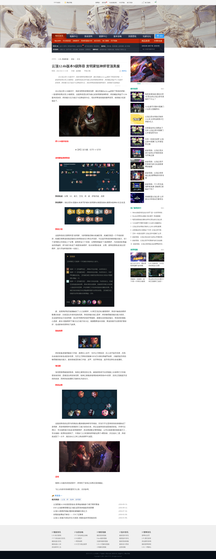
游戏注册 (144, 46)
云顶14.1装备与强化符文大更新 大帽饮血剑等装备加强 (75, 518)
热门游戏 (147, 2)
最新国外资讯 (124, 535)
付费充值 (158, 41)
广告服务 (102, 553)
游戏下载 (150, 46)
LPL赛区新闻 (146, 538)
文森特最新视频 (102, 541)
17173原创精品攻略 (81, 535)
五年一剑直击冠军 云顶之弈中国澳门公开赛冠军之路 (154, 141)
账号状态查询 (89, 46)
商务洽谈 (108, 553)
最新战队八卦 (56, 544)
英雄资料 (88, 36)
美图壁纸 (132, 36)
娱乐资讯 (97, 41)
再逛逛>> (58, 496)
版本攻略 (118, 36)
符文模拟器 (67, 41)
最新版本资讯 (124, 538)
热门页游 (129, 2)
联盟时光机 (111, 49)
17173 (54, 59)
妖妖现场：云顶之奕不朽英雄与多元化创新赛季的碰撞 (154, 164)
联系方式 (114, 553)
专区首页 (59, 36)
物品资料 (58, 41)
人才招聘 (95, 553)
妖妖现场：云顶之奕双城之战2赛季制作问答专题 (154, 175)
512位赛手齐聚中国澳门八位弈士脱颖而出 (147, 223)
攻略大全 (62, 49)
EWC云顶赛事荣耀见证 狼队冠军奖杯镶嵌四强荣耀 (73, 508)
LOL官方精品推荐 (80, 544)
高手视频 (114, 41)
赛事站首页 (146, 535)
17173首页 (57, 2)
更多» (162, 89)
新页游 (104, 2)
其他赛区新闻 (146, 541)
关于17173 (89, 553)
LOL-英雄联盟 (63, 59)
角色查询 (96, 46)
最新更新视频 (101, 535)
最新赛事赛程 (146, 544)
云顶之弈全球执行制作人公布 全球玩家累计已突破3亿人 (154, 119)
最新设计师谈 (124, 544)
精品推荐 (146, 41)
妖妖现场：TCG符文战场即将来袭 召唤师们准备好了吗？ (154, 186)
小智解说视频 (101, 547)
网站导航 (69, 2)
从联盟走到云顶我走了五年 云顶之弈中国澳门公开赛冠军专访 (154, 130)
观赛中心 (103, 36)
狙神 (72, 499)
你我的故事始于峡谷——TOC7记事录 (68, 514)
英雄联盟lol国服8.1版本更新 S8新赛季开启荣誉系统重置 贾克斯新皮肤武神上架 (69, 28)
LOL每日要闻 (56, 535)
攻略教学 (76, 41)
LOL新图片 (78, 538)
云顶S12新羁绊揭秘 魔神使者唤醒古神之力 (70, 511)
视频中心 (74, 36)
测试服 (109, 46)
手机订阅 (87, 71)
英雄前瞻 (114, 46)
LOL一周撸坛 (146, 547)
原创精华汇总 (56, 547)
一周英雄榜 (78, 541)
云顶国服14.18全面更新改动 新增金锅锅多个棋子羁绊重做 (76, 504)
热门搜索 (105, 41)
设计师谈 (127, 46)
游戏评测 (156, 46)
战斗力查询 (63, 46)
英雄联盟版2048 (86, 41)
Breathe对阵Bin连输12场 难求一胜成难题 (146, 216)
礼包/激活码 (113, 2)
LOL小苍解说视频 (103, 544)
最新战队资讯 (56, 541)
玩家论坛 (147, 36)
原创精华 (81, 49)
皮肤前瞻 (121, 46)
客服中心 (121, 553)
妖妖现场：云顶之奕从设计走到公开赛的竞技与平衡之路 (154, 152)
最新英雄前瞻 (124, 541)
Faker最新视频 (102, 538)
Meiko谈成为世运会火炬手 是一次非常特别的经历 (149, 212)
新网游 (98, 2)
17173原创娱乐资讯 (58, 538)
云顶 (63, 499)
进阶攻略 (75, 49)
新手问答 (69, 49)
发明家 (78, 499)
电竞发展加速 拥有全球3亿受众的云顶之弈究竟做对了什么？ (154, 96)
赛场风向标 (103, 49)
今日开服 (122, 2)
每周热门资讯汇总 (120, 49)
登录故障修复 (72, 46)
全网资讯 (88, 49)
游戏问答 (79, 46)
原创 (72, 59)
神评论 (124, 71)
